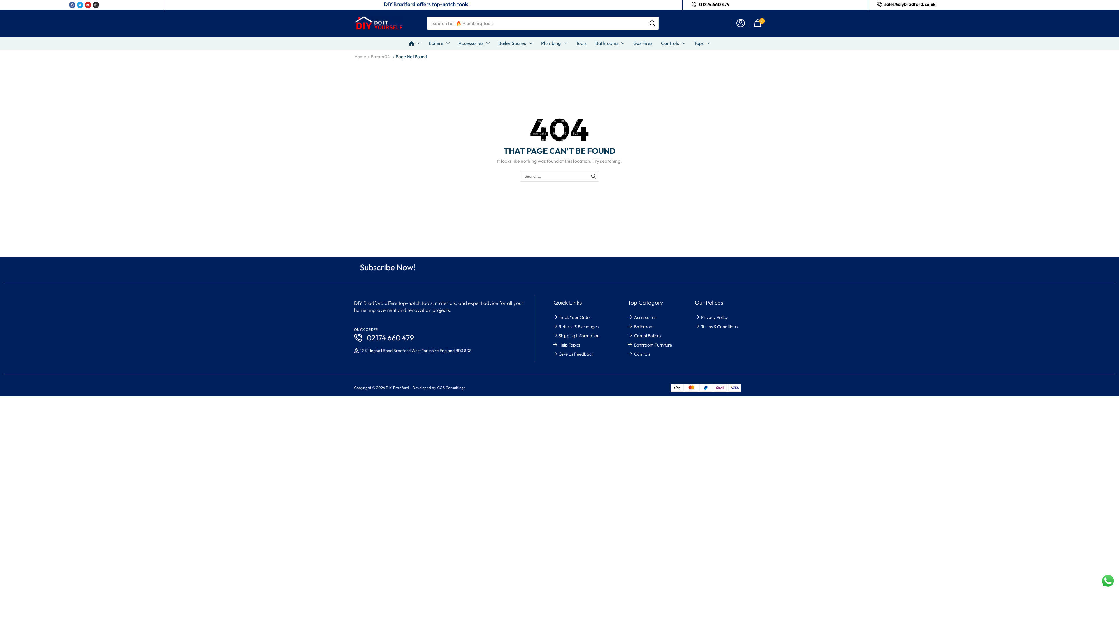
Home (360, 56)
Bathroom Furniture (653, 345)
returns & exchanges (579, 326)
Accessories (645, 317)
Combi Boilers (647, 335)
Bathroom (644, 326)
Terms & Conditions (719, 326)
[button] (740, 23)
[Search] (652, 23)
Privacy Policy (714, 317)
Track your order (575, 317)
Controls (642, 354)
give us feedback (576, 354)
